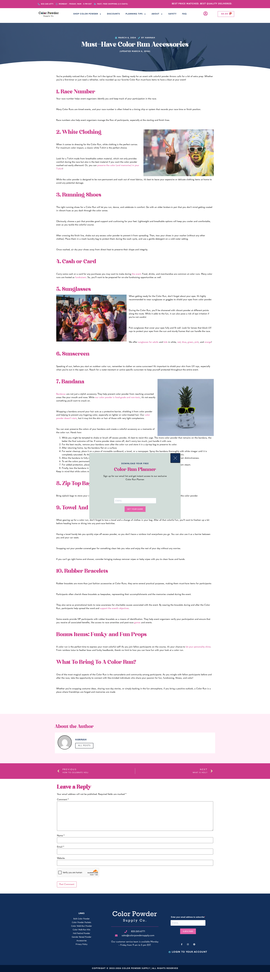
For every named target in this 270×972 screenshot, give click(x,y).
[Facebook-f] (181, 944)
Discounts (113, 14)
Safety (172, 14)
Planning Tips (134, 14)
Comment (63, 800)
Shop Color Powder (85, 14)
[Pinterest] (194, 944)
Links (81, 913)
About (155, 14)
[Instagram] (188, 944)
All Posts (84, 746)
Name (60, 836)
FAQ (184, 14)
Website (61, 858)
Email (60, 847)
